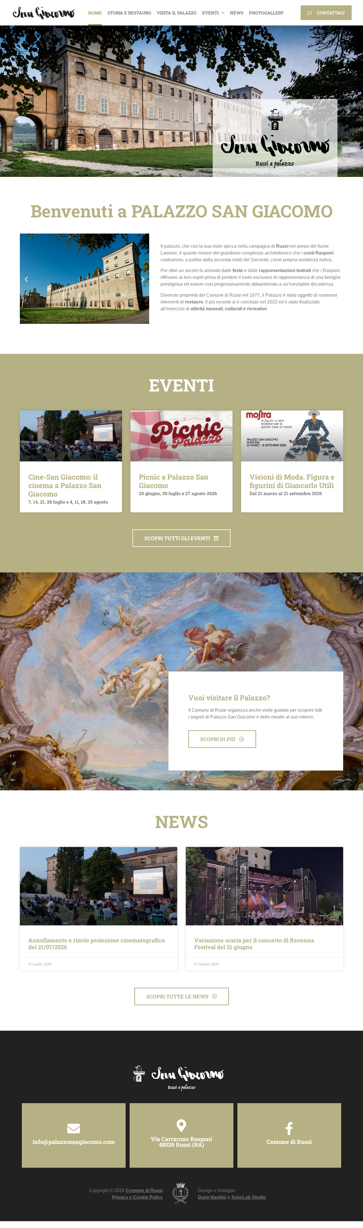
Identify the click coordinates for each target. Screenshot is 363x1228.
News (236, 13)
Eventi (210, 13)
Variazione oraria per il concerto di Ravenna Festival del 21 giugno (254, 943)
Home (95, 13)
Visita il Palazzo (177, 13)
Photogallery (266, 13)
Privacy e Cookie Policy (137, 1197)
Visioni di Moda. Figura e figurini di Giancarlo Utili (292, 481)
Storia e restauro (129, 13)
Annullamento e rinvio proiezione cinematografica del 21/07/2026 (96, 943)
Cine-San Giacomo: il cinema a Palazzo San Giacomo (65, 485)
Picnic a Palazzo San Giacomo (173, 481)
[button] (26, 279)
